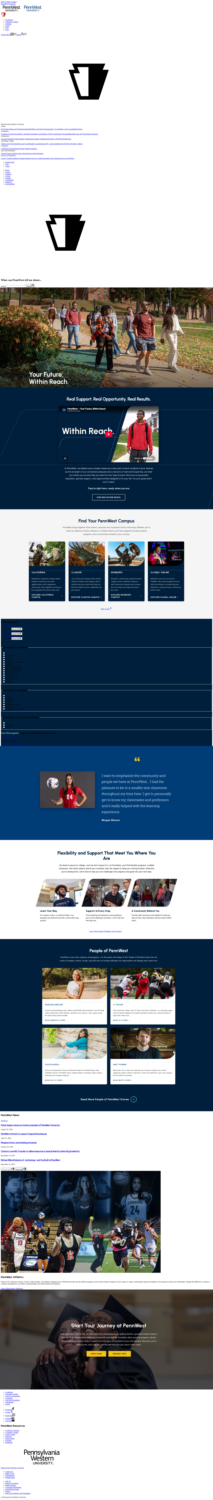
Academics (9, 20)
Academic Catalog (11, 1432)
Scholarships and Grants (21, 144)
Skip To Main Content (9, 2)
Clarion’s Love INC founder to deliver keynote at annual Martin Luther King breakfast (40, 1151)
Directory (8, 182)
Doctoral (8, 702)
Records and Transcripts (81, 134)
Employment (9, 1438)
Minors (70, 134)
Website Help (10, 1478)
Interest (8, 626)
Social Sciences (10, 677)
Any (6, 723)
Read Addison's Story (55, 1020)
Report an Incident (11, 1483)
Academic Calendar (22, 134)
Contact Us (9, 1472)
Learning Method (12, 636)
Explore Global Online (164, 597)
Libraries (8, 1440)
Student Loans (35, 144)
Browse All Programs (8, 737)
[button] (9, 35)
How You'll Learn (50, 134)
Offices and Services (38, 129)
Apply (7, 26)
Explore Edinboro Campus (121, 596)
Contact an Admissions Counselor (13, 745)
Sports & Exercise (11, 680)
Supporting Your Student (50, 158)
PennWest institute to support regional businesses (24, 1134)
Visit (7, 28)
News (7, 170)
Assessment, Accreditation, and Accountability (61, 129)
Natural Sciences (11, 675)
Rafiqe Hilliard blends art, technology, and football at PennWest (30, 1160)
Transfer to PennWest (55, 139)
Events (7, 172)
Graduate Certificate (12, 705)
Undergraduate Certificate (14, 709)
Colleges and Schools (15, 129)
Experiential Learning (36, 134)
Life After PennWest (36, 154)
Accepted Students (7, 139)
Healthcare (9, 664)
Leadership (27, 129)
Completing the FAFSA (61, 144)
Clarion (10, 149)
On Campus (9, 725)
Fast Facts (4, 129)
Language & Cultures (13, 666)
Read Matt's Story (122, 1080)
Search (3, 286)
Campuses (33, 149)
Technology (9, 682)
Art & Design (10, 655)
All (6, 653)
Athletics (8, 24)
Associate (8, 698)
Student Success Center (34, 158)
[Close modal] (1, 642)
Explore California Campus (43, 596)
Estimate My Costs (46, 144)
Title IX (8, 1481)
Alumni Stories (11, 154)
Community (9, 180)
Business (8, 657)
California (4, 149)
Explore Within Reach (109, 497)
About (80, 129)
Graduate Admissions (40, 139)
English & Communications (15, 662)
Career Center (6, 158)
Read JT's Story (120, 1020)
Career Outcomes (23, 154)
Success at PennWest (66, 158)
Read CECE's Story (53, 1080)
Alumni (3, 154)
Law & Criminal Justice (13, 669)
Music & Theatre (11, 673)
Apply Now (96, 1354)
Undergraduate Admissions (23, 139)
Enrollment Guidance (18, 158)
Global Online (25, 149)
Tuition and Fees (7, 144)
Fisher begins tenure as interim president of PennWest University (30, 1125)
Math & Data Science (13, 671)
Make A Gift (9, 1474)
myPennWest (10, 184)
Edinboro (16, 149)
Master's (8, 707)
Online (7, 727)
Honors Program (62, 134)
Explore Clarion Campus (85, 597)
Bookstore (9, 1442)
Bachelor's (9, 700)
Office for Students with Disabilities (17, 1493)
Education (9, 660)
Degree (8, 631)
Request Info (9, 162)
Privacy (8, 1491)
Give (7, 30)
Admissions (67, 139)
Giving (7, 176)
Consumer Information (13, 1487)
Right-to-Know (10, 1485)
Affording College (11, 22)
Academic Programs (8, 134)
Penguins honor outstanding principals (19, 1142)
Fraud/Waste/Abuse (12, 1489)
